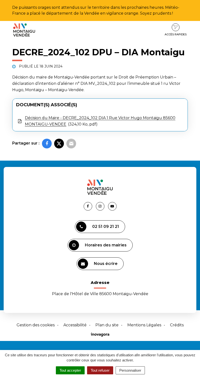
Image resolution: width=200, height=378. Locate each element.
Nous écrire (106, 263)
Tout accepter (70, 370)
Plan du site (107, 325)
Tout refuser (100, 370)
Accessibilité (75, 325)
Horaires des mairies (106, 245)
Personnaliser (130, 370)
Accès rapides (176, 34)
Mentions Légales (144, 325)
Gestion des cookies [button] (36, 325)
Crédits (177, 325)
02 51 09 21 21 (105, 226)
